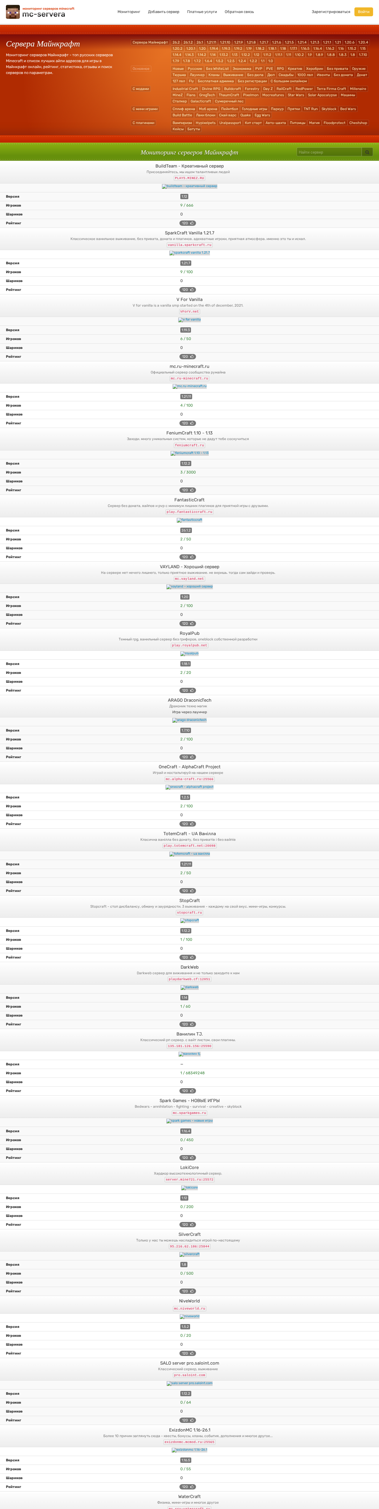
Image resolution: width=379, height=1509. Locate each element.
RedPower (304, 89)
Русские (195, 69)
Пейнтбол (229, 109)
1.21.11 (211, 42)
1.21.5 (289, 42)
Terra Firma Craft (331, 89)
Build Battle (182, 115)
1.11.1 (278, 55)
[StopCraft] (189, 920)
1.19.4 (214, 48)
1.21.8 (251, 42)
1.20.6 (349, 42)
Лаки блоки (205, 115)
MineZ (178, 95)
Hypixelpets (206, 123)
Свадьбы (286, 75)
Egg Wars (262, 115)
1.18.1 (272, 48)
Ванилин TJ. (189, 1034)
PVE (269, 69)
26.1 (200, 42)
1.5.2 (219, 61)
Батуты (193, 129)
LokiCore (189, 1167)
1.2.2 (253, 61)
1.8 (352, 55)
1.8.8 (331, 55)
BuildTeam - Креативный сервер (189, 166)
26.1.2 (188, 42)
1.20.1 (190, 48)
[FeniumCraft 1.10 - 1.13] (189, 453)
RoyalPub (190, 633)
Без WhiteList (217, 69)
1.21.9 (238, 42)
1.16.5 (305, 48)
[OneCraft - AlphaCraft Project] (189, 787)
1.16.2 (330, 48)
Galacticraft (201, 101)
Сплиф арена (184, 109)
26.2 (176, 42)
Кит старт (253, 123)
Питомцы (297, 123)
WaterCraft (189, 1496)
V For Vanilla (189, 299)
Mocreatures (273, 95)
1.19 (249, 48)
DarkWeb (190, 967)
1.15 (363, 48)
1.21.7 (264, 42)
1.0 (270, 61)
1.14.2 (201, 55)
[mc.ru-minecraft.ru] (189, 386)
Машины (348, 95)
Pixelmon (250, 95)
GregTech (207, 95)
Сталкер (180, 101)
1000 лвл (305, 75)
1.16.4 (317, 48)
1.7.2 (197, 61)
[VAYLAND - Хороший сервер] (189, 586)
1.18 (283, 48)
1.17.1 (293, 48)
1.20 (202, 48)
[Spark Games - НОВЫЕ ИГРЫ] (189, 1121)
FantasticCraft (189, 500)
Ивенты (323, 75)
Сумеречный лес (229, 101)
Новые (178, 69)
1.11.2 (267, 55)
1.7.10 (363, 55)
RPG (280, 69)
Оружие (359, 69)
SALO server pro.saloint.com (189, 1363)
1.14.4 (177, 55)
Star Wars (296, 95)
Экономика (242, 69)
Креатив (295, 69)
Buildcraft (232, 89)
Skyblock (329, 109)
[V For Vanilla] (189, 320)
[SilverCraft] (189, 1254)
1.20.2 (177, 48)
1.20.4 (363, 42)
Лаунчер (197, 75)
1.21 (338, 42)
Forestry (252, 89)
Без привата (337, 69)
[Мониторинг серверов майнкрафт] (40, 11)
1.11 (288, 55)
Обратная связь (239, 11)
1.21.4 (302, 42)
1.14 (213, 55)
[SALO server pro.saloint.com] (189, 1383)
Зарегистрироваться (331, 11)
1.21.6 (276, 42)
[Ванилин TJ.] (189, 1054)
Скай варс (228, 115)
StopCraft (189, 900)
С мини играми (145, 109)
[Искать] (367, 151)
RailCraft (284, 89)
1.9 (310, 55)
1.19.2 (238, 48)
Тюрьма (179, 75)
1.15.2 (352, 48)
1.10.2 (299, 55)
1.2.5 (231, 61)
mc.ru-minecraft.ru (189, 366)
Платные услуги (202, 11)
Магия (314, 123)
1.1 (262, 61)
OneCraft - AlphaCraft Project (190, 766)
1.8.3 (342, 55)
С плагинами (143, 123)
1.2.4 (242, 61)
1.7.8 (186, 61)
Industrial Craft (185, 89)
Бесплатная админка (216, 81)
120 (185, 223)
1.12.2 (245, 55)
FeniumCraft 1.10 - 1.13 (189, 433)
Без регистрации (252, 81)
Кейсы (178, 129)
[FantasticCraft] (189, 520)
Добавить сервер (163, 11)
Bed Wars (348, 109)
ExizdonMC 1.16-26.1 (189, 1430)
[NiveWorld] (189, 1316)
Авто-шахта (276, 123)
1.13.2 (223, 55)
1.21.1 (327, 42)
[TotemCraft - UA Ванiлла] (189, 854)
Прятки (294, 109)
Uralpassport (230, 123)
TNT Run (311, 109)
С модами (141, 89)
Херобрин (314, 69)
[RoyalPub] (189, 653)
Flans (191, 95)
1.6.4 (208, 61)
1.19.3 (226, 48)
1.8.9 (319, 55)
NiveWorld (189, 1301)
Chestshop (358, 123)
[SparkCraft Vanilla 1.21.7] (189, 253)
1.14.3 (189, 55)
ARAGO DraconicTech (189, 700)
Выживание (233, 75)
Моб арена (208, 109)
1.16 (341, 48)
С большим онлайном (289, 81)
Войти (364, 11)
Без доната (343, 75)
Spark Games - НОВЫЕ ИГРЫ (190, 1100)
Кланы (213, 75)
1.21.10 (225, 42)
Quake (245, 115)
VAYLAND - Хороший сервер (189, 566)
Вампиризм (182, 123)
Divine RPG (211, 89)
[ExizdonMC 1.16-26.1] (189, 1450)
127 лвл (179, 81)
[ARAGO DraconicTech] (189, 720)
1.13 (234, 55)
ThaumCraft (229, 95)
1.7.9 (176, 61)
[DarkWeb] (189, 987)
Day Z (268, 89)
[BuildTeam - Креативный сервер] (189, 186)
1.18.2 (260, 48)
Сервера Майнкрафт (150, 42)
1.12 (256, 55)
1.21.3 (314, 42)
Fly (191, 81)
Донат (362, 75)
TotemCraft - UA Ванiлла (189, 833)
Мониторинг (129, 11)
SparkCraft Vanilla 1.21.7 (189, 233)
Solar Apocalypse (322, 95)
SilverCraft (190, 1234)
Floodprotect (335, 123)
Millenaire (358, 89)
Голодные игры (254, 109)
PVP (258, 69)
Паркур (277, 109)
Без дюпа (255, 75)
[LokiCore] (189, 1188)
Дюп (271, 75)
